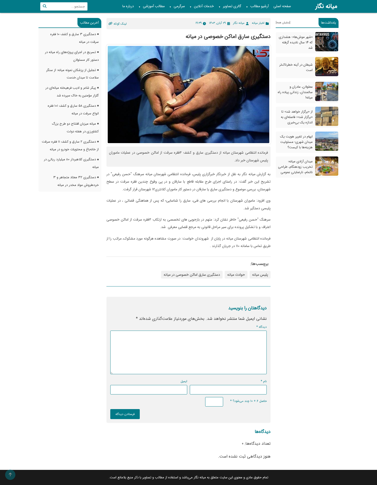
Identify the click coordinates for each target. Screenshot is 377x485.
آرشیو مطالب (257, 6)
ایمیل (184, 381)
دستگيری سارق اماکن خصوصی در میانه (192, 275)
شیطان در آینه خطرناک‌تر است (296, 67)
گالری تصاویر (230, 6)
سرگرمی (177, 6)
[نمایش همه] (283, 23)
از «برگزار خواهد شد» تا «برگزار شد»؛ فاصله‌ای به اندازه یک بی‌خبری (297, 117)
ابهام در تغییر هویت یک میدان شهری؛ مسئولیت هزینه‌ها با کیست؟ (296, 142)
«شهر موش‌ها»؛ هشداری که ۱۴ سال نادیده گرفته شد (296, 42)
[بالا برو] (10, 475)
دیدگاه (261, 326)
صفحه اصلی (282, 6)
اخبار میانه (258, 23)
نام (264, 381)
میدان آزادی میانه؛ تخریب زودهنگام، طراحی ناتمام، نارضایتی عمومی (295, 167)
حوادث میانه (236, 275)
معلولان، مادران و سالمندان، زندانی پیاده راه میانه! (295, 92)
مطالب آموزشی (151, 6)
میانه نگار (326, 6)
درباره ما (128, 6)
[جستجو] (44, 6)
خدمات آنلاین (202, 6)
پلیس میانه (260, 275)
